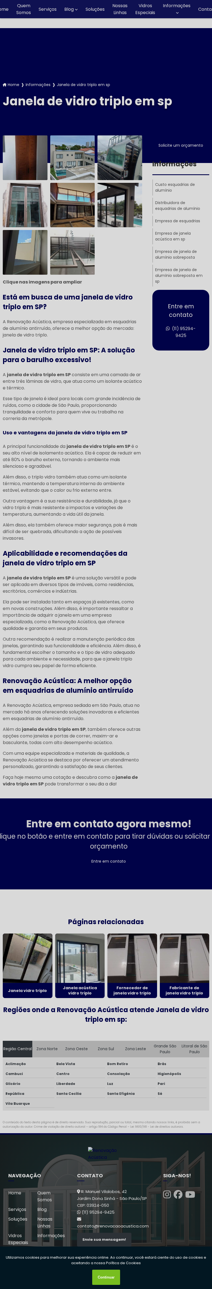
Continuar (106, 1277)
